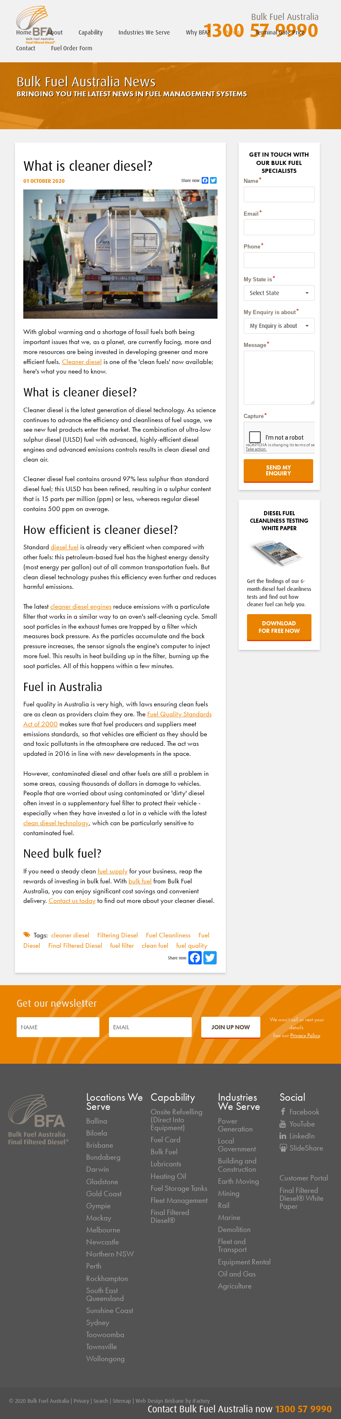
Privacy (81, 1400)
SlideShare (306, 1148)
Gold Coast (103, 1194)
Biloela (96, 1133)
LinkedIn (302, 1136)
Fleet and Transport (232, 1245)
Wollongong (105, 1359)
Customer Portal (303, 1178)
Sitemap (122, 1400)
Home (24, 32)
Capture (254, 416)
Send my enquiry (278, 470)
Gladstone (102, 1182)
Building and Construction (237, 1165)
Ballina (96, 1121)
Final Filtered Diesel (76, 945)
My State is (258, 279)
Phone (252, 246)
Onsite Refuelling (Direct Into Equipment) (177, 1120)
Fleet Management (179, 1200)
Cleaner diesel (82, 361)
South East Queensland (105, 1294)
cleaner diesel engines (80, 606)
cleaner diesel (71, 934)
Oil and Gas (237, 1274)
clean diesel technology (56, 822)
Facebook (304, 1112)
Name (251, 181)
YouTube (302, 1124)
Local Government (237, 1145)
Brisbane (99, 1145)
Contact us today (72, 900)
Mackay (98, 1218)
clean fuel (156, 945)
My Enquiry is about (270, 312)
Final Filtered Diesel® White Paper (301, 1198)
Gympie (98, 1206)
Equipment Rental (244, 1262)
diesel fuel (65, 546)
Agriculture (235, 1286)
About (55, 32)
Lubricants (166, 1164)
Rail (224, 1205)
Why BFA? (198, 32)
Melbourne (103, 1230)
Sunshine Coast (109, 1311)
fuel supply (113, 871)
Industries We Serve (144, 32)
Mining (229, 1193)
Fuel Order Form (71, 48)
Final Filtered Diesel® (170, 1216)
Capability (91, 32)
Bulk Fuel (164, 1152)
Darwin (97, 1169)
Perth (93, 1266)
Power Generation (235, 1125)
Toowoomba (105, 1335)
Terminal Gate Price (280, 32)
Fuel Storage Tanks (179, 1188)
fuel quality (192, 945)
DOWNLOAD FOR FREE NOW (279, 627)
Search (101, 1400)
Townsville (101, 1347)
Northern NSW (110, 1254)
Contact (25, 48)
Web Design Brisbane (160, 1400)
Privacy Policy (305, 1035)
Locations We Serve (114, 1101)
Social (292, 1097)
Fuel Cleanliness (169, 934)
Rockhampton (107, 1279)
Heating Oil (168, 1176)
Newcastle (102, 1242)
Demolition (234, 1230)
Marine (229, 1217)
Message (255, 345)
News (233, 32)
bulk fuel (140, 880)
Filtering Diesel (118, 934)
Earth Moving (238, 1181)
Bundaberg (103, 1157)
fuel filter (123, 945)
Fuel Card (165, 1140)
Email (251, 214)
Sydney (97, 1323)
